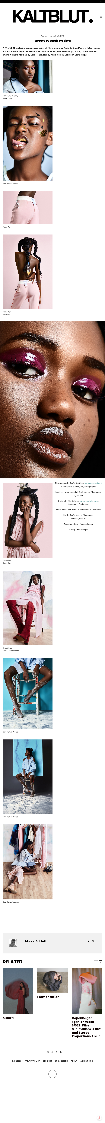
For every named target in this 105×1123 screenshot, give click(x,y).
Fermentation (48, 997)
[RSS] (57, 1052)
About (74, 1061)
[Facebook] (44, 1052)
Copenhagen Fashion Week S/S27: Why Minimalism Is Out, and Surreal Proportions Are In (87, 1027)
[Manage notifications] (99, 1118)
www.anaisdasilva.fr (93, 483)
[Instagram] (48, 1052)
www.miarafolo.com (89, 501)
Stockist (47, 1061)
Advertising (87, 1061)
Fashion (44, 36)
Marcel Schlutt (35, 941)
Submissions (61, 1061)
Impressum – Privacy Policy (26, 1061)
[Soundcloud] (52, 1052)
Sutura (8, 1018)
